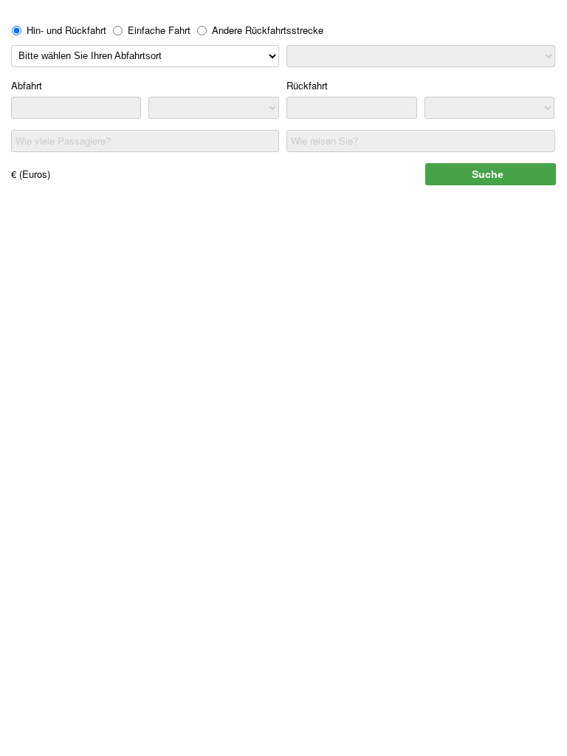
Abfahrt (26, 85)
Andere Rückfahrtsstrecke (267, 30)
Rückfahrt (307, 85)
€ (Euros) (30, 174)
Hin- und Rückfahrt (66, 30)
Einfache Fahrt (159, 30)
